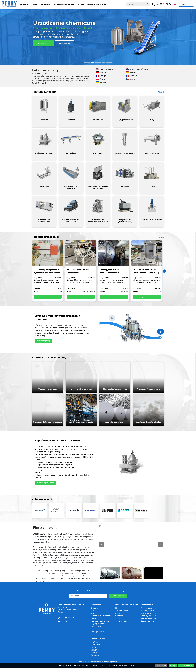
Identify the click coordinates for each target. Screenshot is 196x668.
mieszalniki (119, 616)
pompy (117, 618)
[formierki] (125, 172)
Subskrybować (118, 596)
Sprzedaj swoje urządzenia (64, 4)
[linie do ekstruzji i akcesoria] (71, 172)
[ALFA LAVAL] (90, 510)
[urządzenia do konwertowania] (44, 206)
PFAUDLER (95, 642)
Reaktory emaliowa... (149, 616)
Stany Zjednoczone (107, 69)
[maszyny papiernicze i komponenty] (71, 206)
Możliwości (45, 4)
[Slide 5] (99, 62)
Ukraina (103, 82)
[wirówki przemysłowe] (44, 139)
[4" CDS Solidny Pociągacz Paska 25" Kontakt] (47, 254)
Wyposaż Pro (84, 662)
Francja (103, 76)
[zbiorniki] (44, 106)
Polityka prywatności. (130, 665)
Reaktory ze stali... (148, 610)
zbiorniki (118, 608)
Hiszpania (133, 72)
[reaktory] (71, 106)
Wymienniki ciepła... (148, 613)
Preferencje (161, 665)
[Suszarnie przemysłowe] (125, 139)
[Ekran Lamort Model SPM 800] (146, 254)
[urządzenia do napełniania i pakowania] (98, 206)
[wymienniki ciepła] (152, 139)
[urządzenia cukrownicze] (152, 206)
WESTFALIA (95, 652)
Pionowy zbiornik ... (148, 608)
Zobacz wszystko (121, 621)
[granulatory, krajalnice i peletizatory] (98, 172)
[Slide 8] (110, 62)
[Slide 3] (92, 62)
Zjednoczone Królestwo (138, 69)
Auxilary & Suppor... (122, 610)
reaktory (118, 613)
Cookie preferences (98, 631)
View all (161, 92)
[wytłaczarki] (44, 172)
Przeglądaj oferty (43, 43)
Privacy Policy (96, 626)
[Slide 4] (96, 62)
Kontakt (81, 4)
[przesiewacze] (98, 139)
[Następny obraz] (160, 544)
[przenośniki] (71, 139)
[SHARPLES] (107, 510)
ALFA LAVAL (95, 645)
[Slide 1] (85, 62)
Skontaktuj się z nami (45, 483)
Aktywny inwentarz (98, 623)
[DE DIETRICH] (73, 510)
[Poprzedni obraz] (101, 544)
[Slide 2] (88, 62)
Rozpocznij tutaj (43, 341)
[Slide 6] (103, 62)
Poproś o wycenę (47, 297)
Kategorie (24, 4)
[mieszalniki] (98, 106)
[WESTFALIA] (56, 510)
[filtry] (152, 106)
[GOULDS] (124, 510)
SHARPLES (95, 650)
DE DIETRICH (96, 647)
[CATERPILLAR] (141, 510)
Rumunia (133, 76)
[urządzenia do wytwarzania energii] (125, 206)
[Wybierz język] (174, 4)
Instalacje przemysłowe (96, 4)
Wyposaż (113, 662)
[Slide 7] (107, 62)
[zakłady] (152, 172)
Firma (34, 4)
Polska (102, 79)
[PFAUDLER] (39, 510)
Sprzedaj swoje (65, 43)
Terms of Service (97, 629)
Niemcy (103, 72)
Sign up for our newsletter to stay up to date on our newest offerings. (98, 591)
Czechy (132, 79)
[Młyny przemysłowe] (125, 106)
